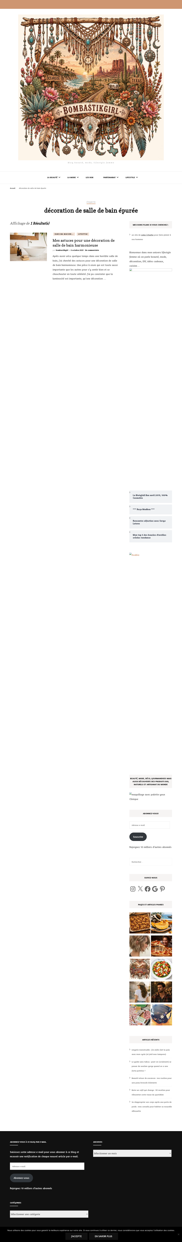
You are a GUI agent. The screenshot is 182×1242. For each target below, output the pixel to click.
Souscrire (138, 836)
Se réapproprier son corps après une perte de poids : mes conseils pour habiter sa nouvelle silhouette (152, 1106)
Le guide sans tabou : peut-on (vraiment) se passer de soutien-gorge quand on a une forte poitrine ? (151, 1066)
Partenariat (109, 177)
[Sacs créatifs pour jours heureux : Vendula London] (161, 1015)
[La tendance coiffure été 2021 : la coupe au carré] (139, 946)
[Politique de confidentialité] (139, 969)
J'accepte (76, 1236)
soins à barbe (147, 235)
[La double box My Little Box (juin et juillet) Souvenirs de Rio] (139, 1015)
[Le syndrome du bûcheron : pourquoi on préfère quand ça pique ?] (161, 992)
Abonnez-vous (21, 1177)
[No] (178, 1234)
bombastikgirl (62, 250)
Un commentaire (92, 250)
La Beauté (52, 177)
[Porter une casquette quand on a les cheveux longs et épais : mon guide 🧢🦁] (139, 992)
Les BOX (89, 177)
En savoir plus (103, 1236)
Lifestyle (130, 177)
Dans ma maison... (64, 234)
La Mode (71, 177)
